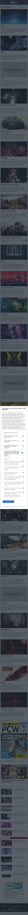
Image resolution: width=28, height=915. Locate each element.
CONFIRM (8, 501)
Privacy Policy (22, 506)
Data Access (14, 506)
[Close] (25, 408)
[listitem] (14, 433)
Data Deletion (6, 506)
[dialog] (14, 457)
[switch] (23, 436)
